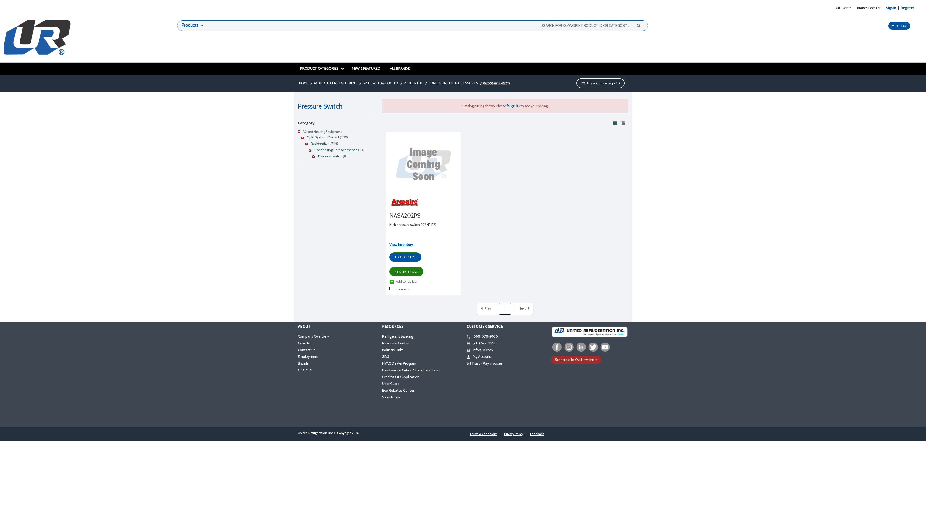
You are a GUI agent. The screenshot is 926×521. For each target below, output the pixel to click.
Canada (304, 343)
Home (303, 83)
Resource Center (395, 343)
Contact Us (306, 350)
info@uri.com (483, 350)
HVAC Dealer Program (399, 363)
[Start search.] (638, 25)
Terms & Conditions (483, 434)
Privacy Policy (513, 434)
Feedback (537, 434)
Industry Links (392, 350)
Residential (413, 83)
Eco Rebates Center (398, 390)
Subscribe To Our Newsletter (576, 359)
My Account (482, 357)
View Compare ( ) (602, 83)
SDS (385, 357)
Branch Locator (868, 8)
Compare (402, 289)
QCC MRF (305, 370)
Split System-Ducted (380, 83)
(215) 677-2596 (485, 343)
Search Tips (391, 397)
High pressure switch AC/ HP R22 (413, 224)
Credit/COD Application (400, 377)
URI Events (843, 8)
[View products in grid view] (615, 123)
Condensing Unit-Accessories (453, 83)
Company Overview (313, 336)
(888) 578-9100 (485, 336)
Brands (303, 363)
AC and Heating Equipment (335, 83)
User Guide (391, 384)
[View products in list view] (623, 123)
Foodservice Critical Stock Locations (410, 370)
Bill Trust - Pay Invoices (485, 363)
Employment (308, 357)
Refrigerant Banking (397, 336)
